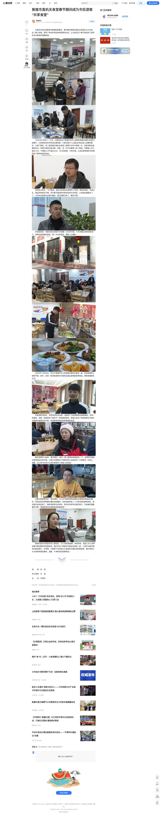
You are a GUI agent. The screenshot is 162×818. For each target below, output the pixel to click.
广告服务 (66, 804)
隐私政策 (54, 804)
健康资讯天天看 (36, 634)
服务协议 (49, 804)
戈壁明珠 (34, 710)
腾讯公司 (61, 812)
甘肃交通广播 (36, 680)
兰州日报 (34, 695)
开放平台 (60, 804)
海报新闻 (34, 604)
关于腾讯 (34, 804)
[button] (125, 16)
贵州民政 (34, 665)
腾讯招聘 (72, 804)
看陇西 (34, 649)
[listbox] (64, 666)
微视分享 (34, 725)
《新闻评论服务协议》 (57, 747)
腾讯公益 (77, 804)
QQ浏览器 (83, 804)
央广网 (34, 740)
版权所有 (66, 812)
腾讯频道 (89, 804)
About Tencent (41, 804)
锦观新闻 (34, 619)
